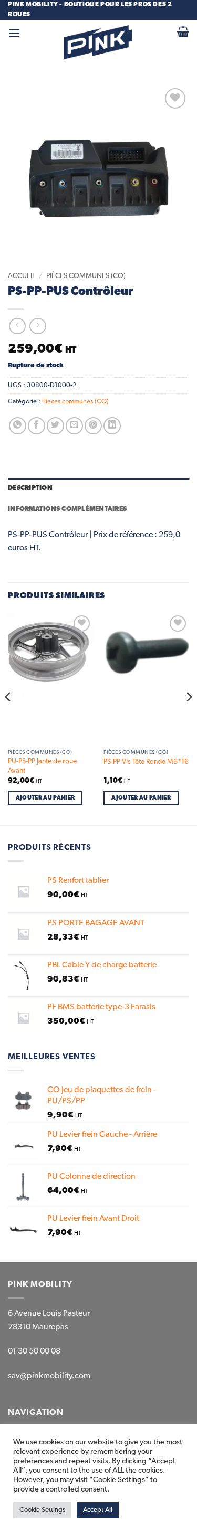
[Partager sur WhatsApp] (17, 425)
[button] (14, 33)
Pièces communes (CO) (86, 276)
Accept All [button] (97, 1510)
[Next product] (17, 326)
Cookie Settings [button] (42, 1510)
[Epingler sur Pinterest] (93, 425)
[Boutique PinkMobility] (98, 42)
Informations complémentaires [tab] (67, 509)
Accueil (21, 276)
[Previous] (8, 718)
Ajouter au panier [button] (45, 798)
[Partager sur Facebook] (36, 425)
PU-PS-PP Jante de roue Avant (42, 766)
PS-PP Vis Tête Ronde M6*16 (146, 761)
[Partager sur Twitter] (55, 425)
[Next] (188, 718)
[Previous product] (37, 326)
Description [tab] (30, 488)
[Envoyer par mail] (74, 425)
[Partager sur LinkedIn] (112, 425)
